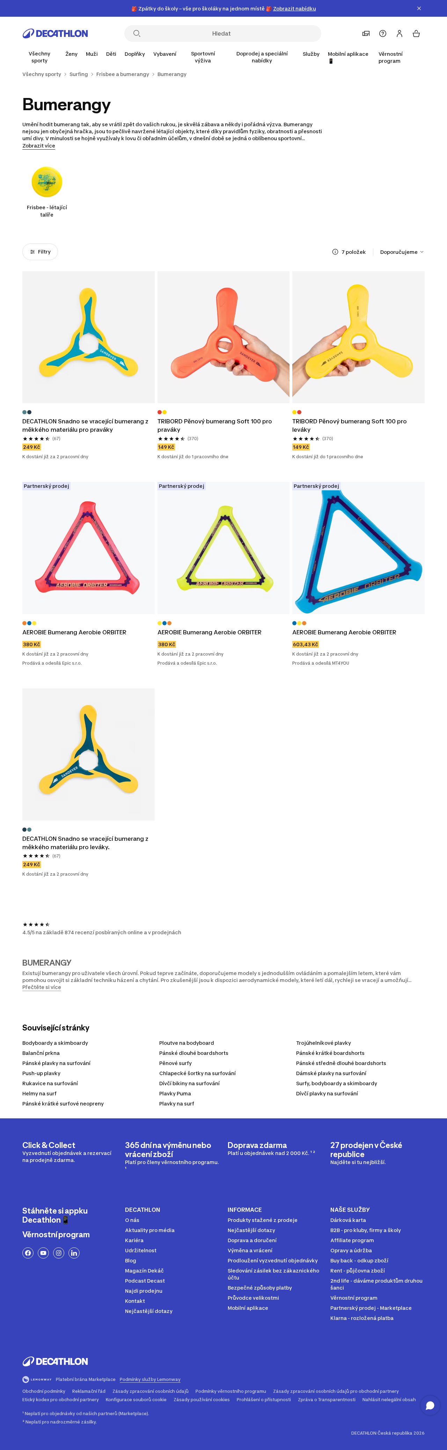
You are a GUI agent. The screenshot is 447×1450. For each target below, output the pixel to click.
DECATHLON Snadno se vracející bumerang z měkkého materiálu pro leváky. (86, 843)
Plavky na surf (176, 1104)
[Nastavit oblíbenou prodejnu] (366, 33)
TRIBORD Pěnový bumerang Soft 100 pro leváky (350, 425)
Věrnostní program (391, 57)
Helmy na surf (39, 1093)
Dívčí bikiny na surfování (189, 1083)
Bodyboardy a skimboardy (55, 1043)
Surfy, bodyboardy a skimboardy (336, 1083)
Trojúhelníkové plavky (323, 1043)
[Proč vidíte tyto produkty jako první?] (335, 251)
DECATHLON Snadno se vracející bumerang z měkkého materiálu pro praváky (86, 425)
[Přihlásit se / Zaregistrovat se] (399, 33)
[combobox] (402, 251)
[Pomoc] (382, 33)
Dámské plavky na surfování (331, 1073)
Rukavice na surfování (50, 1083)
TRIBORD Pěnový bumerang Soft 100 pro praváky (215, 425)
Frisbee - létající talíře (47, 211)
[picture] (88, 337)
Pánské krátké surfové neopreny (63, 1104)
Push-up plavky (41, 1073)
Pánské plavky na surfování (56, 1063)
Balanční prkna (41, 1053)
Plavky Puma (175, 1093)
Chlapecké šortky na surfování (197, 1073)
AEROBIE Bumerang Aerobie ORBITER (74, 632)
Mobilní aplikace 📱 (348, 57)
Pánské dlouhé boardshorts (193, 1053)
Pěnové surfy (175, 1063)
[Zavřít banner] (419, 8)
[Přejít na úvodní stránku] (55, 33)
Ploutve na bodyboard (186, 1043)
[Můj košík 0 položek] (416, 33)
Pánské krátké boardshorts (330, 1053)
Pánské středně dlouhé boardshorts (341, 1063)
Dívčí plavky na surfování (327, 1093)
